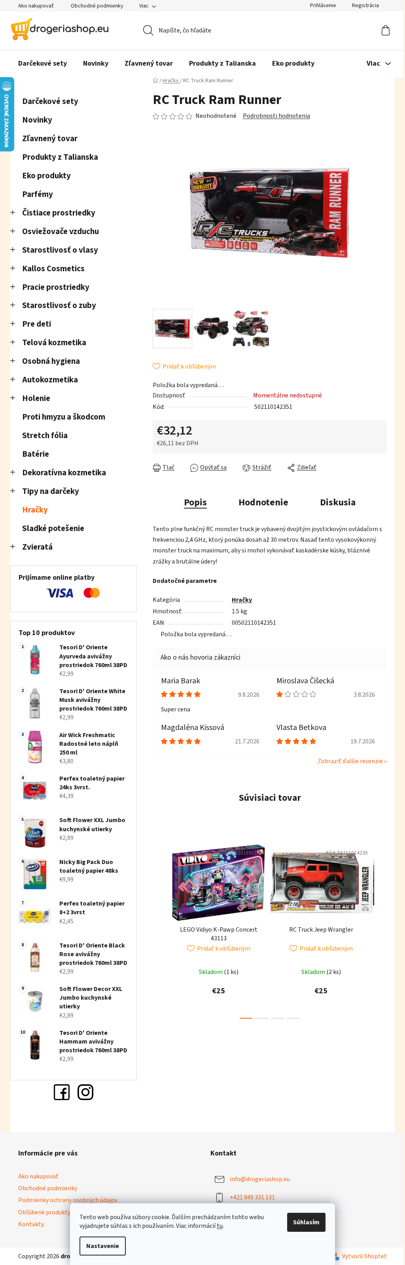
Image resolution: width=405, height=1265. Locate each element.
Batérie (35, 454)
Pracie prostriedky (55, 287)
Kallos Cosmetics (53, 268)
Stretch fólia (45, 435)
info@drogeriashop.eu (260, 1179)
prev (159, 929)
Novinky (37, 120)
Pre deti (36, 324)
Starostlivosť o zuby (59, 305)
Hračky (35, 510)
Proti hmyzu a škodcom (63, 417)
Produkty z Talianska (60, 157)
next (380, 929)
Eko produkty (46, 176)
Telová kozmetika (54, 342)
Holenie (36, 398)
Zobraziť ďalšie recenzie (350, 761)
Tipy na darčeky (50, 491)
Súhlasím (306, 1222)
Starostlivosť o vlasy (60, 250)
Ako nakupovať (36, 6)
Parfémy (37, 194)
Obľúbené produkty (44, 1212)
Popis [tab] (195, 502)
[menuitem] (42, 63)
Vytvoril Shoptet (364, 1256)
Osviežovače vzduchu (60, 231)
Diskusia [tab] (338, 502)
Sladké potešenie (53, 528)
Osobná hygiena (51, 361)
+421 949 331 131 (252, 1197)
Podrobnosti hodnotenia (276, 116)
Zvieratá (37, 547)
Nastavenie (102, 1246)
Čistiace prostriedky (58, 213)
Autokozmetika (50, 380)
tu (220, 1226)
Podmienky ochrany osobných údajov (67, 1200)
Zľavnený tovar (50, 138)
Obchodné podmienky (97, 6)
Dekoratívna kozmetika (64, 472)
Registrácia (365, 5)
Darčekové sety (50, 101)
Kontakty (31, 1224)
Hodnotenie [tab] (263, 502)
